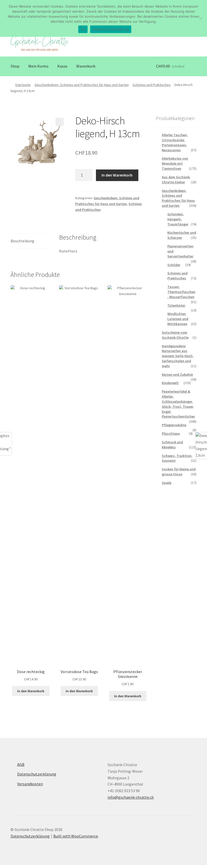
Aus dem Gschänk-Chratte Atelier (176, 179)
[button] (60, 122)
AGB (20, 764)
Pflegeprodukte (174, 425)
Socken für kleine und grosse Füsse (179, 471)
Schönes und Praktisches (152, 84)
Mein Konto (38, 66)
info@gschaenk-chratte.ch (131, 797)
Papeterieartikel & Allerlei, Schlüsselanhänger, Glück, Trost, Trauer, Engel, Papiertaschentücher (178, 404)
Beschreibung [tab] (22, 240)
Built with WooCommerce (75, 836)
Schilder (173, 265)
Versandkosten (30, 783)
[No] (200, 18)
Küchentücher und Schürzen (181, 235)
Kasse (62, 66)
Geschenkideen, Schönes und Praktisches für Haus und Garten (82, 84)
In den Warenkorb (117, 175)
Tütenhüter (176, 305)
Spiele (166, 482)
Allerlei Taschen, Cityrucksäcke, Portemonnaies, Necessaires (175, 142)
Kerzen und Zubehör (177, 374)
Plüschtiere (171, 433)
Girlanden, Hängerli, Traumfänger (177, 219)
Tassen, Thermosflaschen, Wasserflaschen (181, 291)
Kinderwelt (170, 383)
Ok (83, 29)
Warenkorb (85, 66)
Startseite (23, 84)
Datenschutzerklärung (36, 773)
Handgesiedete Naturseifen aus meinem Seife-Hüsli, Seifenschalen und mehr (178, 356)
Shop (15, 66)
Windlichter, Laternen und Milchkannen (177, 318)
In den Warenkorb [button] (30, 691)
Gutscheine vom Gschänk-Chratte (175, 335)
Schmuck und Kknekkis (172, 444)
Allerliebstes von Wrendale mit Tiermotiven (175, 163)
